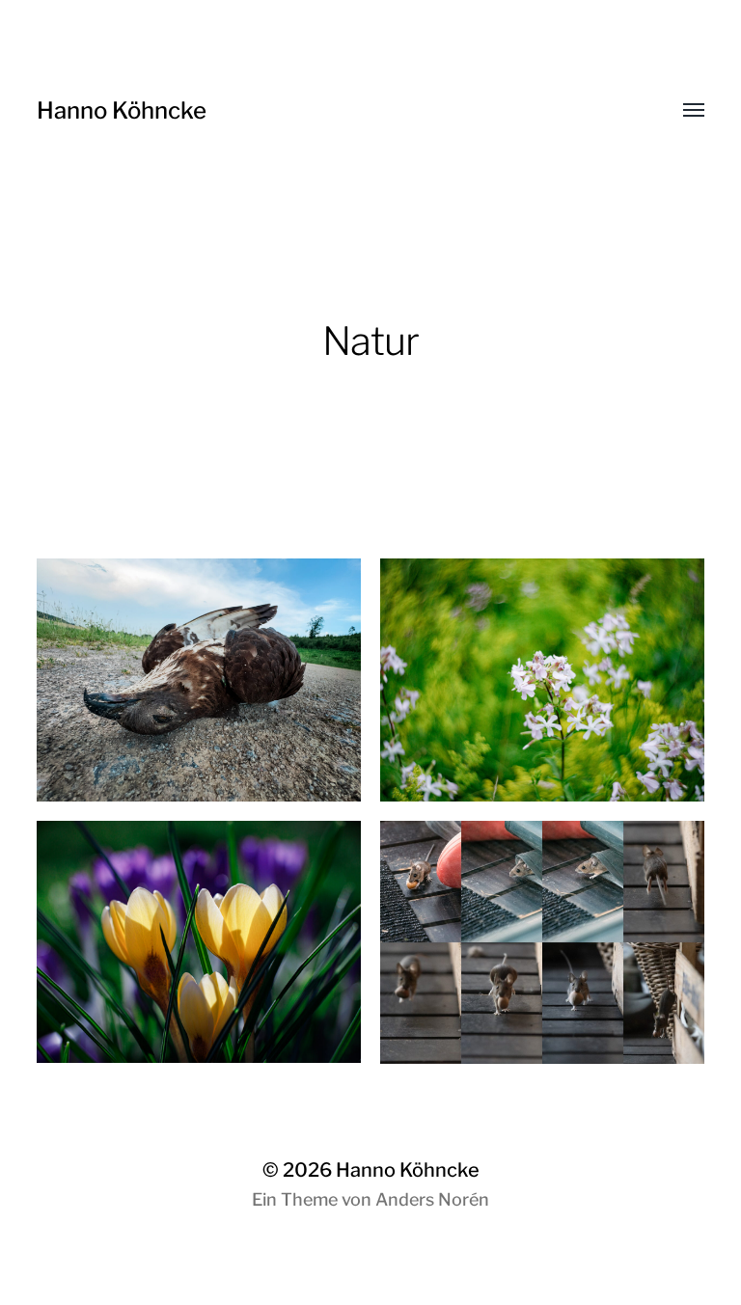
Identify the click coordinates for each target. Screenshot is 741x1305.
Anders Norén (432, 1199)
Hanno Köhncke (121, 110)
